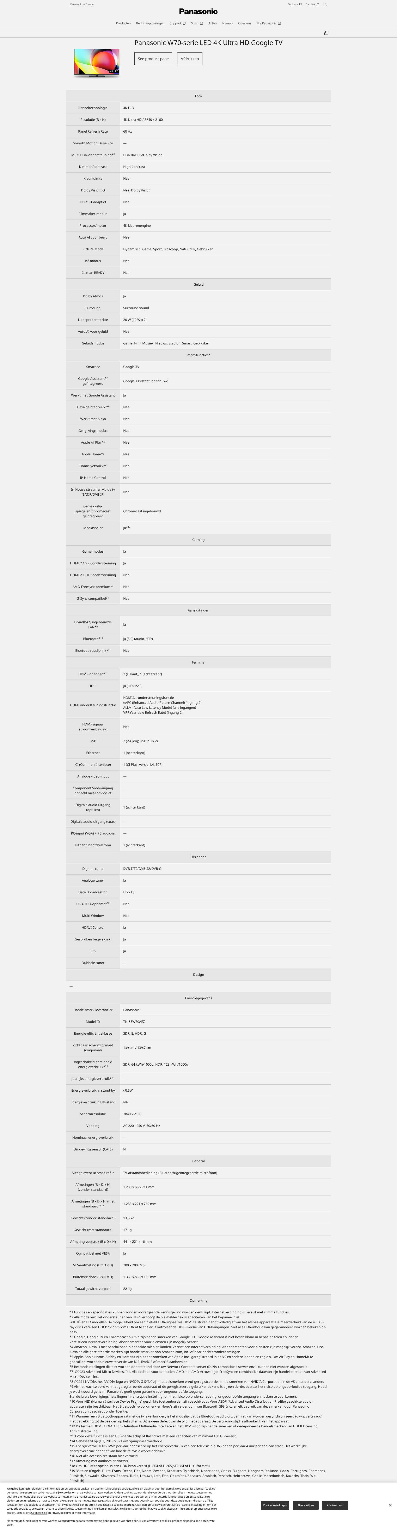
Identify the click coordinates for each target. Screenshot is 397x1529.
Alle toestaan (335, 1505)
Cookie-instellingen (275, 1505)
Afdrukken (190, 58)
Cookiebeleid (39, 1513)
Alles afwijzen (306, 1505)
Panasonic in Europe (82, 4)
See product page (153, 58)
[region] (198, 1506)
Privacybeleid (59, 1513)
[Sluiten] (390, 1505)
